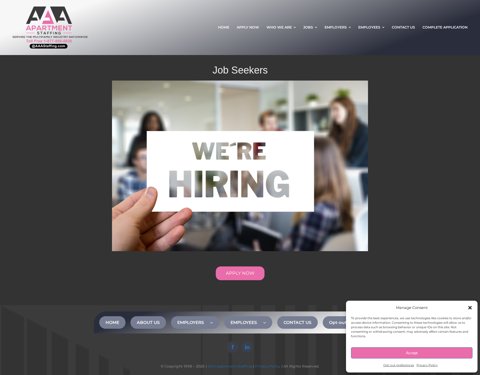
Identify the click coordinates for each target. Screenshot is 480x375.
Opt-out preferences (398, 365)
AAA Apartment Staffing (230, 366)
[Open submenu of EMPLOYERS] (214, 322)
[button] (470, 307)
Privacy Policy (427, 365)
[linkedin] (247, 347)
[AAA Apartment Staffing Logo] (50, 9)
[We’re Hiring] (240, 83)
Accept (412, 353)
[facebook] (233, 347)
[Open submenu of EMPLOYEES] (267, 322)
